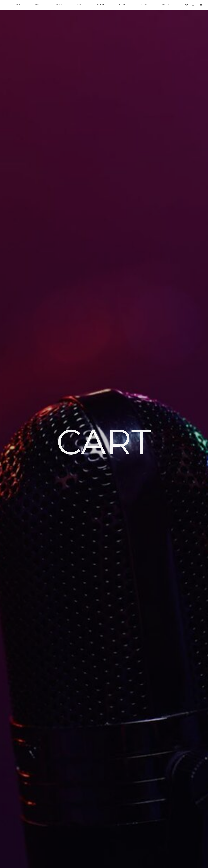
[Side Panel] (201, 5)
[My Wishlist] (186, 5)
